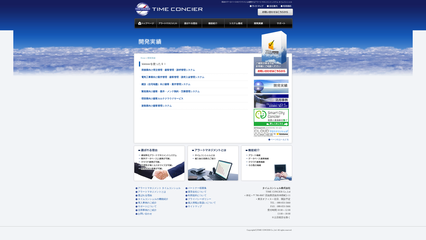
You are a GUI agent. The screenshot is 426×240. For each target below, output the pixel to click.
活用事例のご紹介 (147, 210)
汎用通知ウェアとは (167, 23)
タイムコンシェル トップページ (144, 23)
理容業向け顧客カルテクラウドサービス (162, 98)
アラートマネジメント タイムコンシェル (159, 188)
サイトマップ (195, 206)
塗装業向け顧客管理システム (156, 105)
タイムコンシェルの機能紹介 (153, 199)
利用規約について (197, 195)
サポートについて (147, 206)
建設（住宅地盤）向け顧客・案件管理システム (165, 84)
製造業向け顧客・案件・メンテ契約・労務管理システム (170, 91)
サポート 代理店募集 (281, 23)
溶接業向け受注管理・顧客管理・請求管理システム (168, 70)
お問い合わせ (145, 213)
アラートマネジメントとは (152, 191)
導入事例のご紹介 (147, 203)
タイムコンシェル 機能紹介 (213, 23)
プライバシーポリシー (199, 199)
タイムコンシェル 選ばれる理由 (190, 23)
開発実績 (258, 23)
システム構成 (235, 23)
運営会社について (197, 191)
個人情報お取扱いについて (202, 203)
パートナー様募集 (197, 188)
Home (143, 58)
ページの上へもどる (280, 139)
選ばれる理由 (145, 195)
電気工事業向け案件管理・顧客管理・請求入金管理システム (172, 77)
